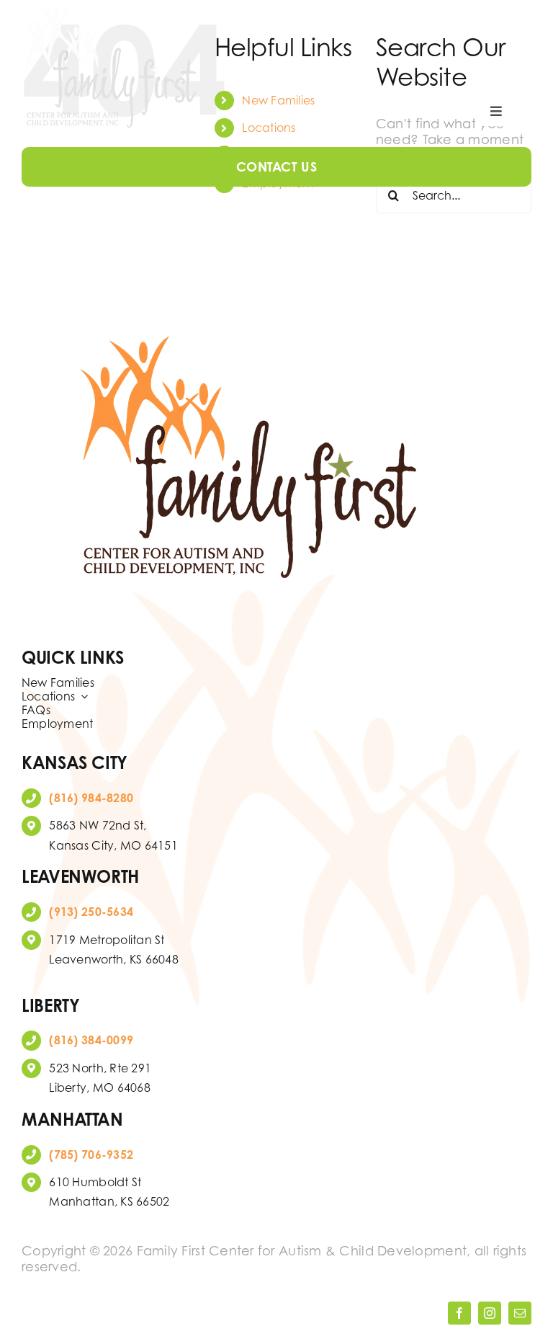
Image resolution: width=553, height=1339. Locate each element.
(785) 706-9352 (91, 1154)
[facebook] (459, 1313)
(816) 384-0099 (91, 1040)
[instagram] (489, 1313)
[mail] (519, 1313)
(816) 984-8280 (91, 798)
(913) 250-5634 (91, 911)
